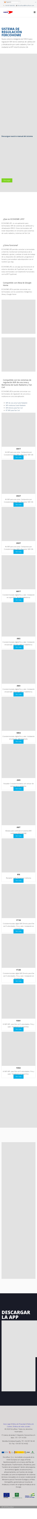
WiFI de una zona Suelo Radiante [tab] (16, 403)
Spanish (8, 2)
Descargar (7, 180)
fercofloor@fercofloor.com (26, 5)
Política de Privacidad (19, 1424)
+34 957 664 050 (10, 5)
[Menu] (34, 12)
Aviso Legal (6, 1424)
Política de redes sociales (21, 1426)
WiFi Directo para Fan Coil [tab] (14, 408)
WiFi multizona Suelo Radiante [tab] (16, 405)
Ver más (18, 457)
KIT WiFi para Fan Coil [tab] (13, 410)
